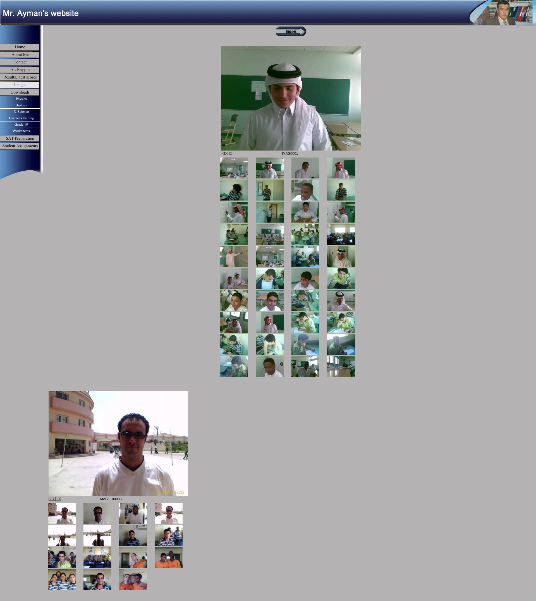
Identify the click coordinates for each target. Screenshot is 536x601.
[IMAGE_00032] (133, 557)
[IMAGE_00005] (62, 535)
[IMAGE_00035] (97, 579)
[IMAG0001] (234, 168)
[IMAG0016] (341, 234)
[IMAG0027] (305, 300)
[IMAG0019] (305, 256)
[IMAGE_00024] (133, 535)
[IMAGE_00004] (169, 513)
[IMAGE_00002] (97, 513)
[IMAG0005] (234, 190)
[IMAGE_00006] (97, 535)
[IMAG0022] (270, 278)
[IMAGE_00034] (133, 579)
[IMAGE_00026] (62, 557)
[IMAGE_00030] (62, 579)
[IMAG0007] (305, 190)
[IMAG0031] (305, 322)
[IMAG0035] (305, 344)
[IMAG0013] (234, 234)
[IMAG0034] (270, 344)
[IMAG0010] (270, 212)
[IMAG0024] (341, 278)
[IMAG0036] (341, 344)
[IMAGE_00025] (169, 535)
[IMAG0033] (234, 344)
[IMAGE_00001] (133, 513)
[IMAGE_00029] (169, 557)
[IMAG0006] (270, 190)
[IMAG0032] (341, 322)
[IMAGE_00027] (97, 557)
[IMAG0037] (234, 366)
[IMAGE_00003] (62, 513)
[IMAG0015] (305, 234)
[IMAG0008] (341, 190)
